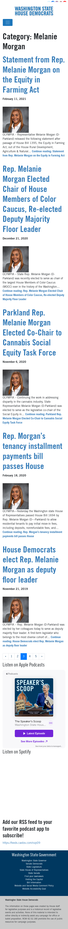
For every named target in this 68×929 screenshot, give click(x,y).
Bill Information (34, 883)
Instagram (57, 3)
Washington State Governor (34, 861)
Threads (61, 3)
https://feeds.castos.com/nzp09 (21, 843)
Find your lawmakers (34, 876)
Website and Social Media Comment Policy (34, 886)
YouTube (65, 3)
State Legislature (34, 867)
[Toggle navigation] (8, 22)
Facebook (53, 3)
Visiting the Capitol (34, 880)
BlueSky (49, 3)
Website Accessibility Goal (34, 889)
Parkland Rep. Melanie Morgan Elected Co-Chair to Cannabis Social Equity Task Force (32, 333)
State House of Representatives (34, 870)
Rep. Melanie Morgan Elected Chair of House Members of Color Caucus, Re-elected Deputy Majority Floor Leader (32, 200)
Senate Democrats (34, 864)
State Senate (34, 873)
